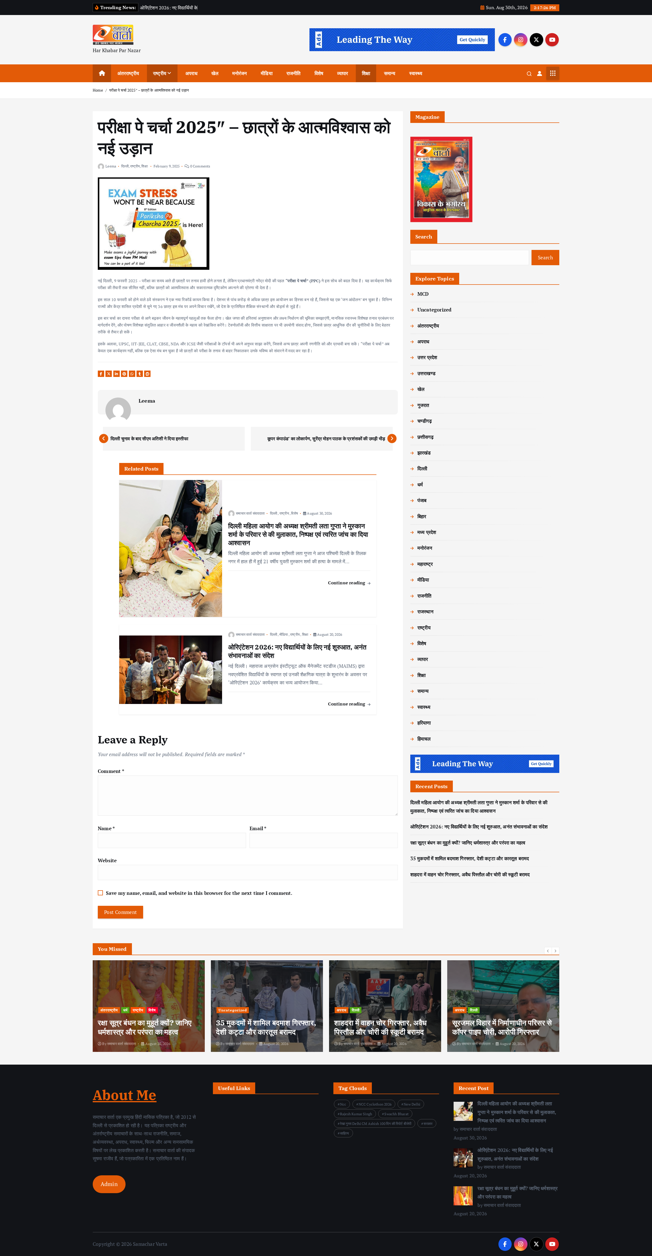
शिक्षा (366, 73)
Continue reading (347, 583)
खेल (214, 73)
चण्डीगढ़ (424, 421)
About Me (125, 1095)
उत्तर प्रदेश (427, 357)
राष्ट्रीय (159, 73)
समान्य (390, 73)
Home (98, 90)
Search (423, 236)
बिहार (421, 516)
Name (106, 828)
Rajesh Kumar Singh (356, 1113)
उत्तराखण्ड (426, 373)
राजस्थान (425, 611)
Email (258, 828)
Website (107, 860)
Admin (109, 1184)
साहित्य (344, 1133)
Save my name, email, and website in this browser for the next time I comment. (199, 893)
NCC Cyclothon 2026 (375, 1104)
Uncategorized (434, 309)
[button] (548, 951)
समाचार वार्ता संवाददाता (250, 513)
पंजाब (422, 500)
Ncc (343, 1104)
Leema (110, 166)
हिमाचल (424, 739)
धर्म (420, 484)
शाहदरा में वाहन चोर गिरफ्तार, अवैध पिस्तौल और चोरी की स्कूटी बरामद (470, 874)
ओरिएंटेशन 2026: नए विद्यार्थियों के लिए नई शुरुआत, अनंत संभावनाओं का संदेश (479, 826)
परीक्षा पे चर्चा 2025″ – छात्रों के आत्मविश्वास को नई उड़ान (149, 90)
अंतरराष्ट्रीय (128, 73)
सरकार (428, 1123)
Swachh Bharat (396, 1113)
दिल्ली (125, 166)
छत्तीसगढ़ (425, 437)
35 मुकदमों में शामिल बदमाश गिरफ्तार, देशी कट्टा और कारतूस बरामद (469, 858)
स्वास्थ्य (415, 73)
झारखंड (424, 452)
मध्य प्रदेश (426, 532)
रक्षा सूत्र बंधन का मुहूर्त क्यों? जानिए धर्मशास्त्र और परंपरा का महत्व (467, 842)
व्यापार (342, 73)
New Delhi (412, 1104)
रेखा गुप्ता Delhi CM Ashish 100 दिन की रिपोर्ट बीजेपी (376, 1123)
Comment (111, 771)
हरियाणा (424, 722)
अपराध (191, 73)
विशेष (319, 73)
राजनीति (294, 73)
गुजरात (423, 405)
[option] (149, 1006)
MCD (423, 294)
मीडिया (267, 73)
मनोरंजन (239, 73)
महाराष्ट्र (425, 564)
